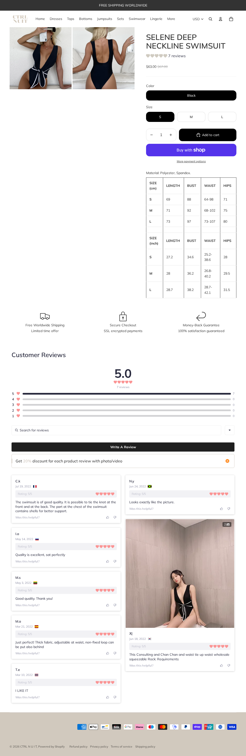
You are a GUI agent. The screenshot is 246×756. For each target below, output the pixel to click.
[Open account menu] (220, 19)
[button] (166, 56)
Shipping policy (145, 746)
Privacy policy (99, 746)
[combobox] (229, 430)
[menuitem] (171, 19)
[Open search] (210, 19)
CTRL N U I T (28, 746)
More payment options (191, 161)
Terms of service (121, 746)
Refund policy (78, 746)
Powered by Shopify (51, 746)
